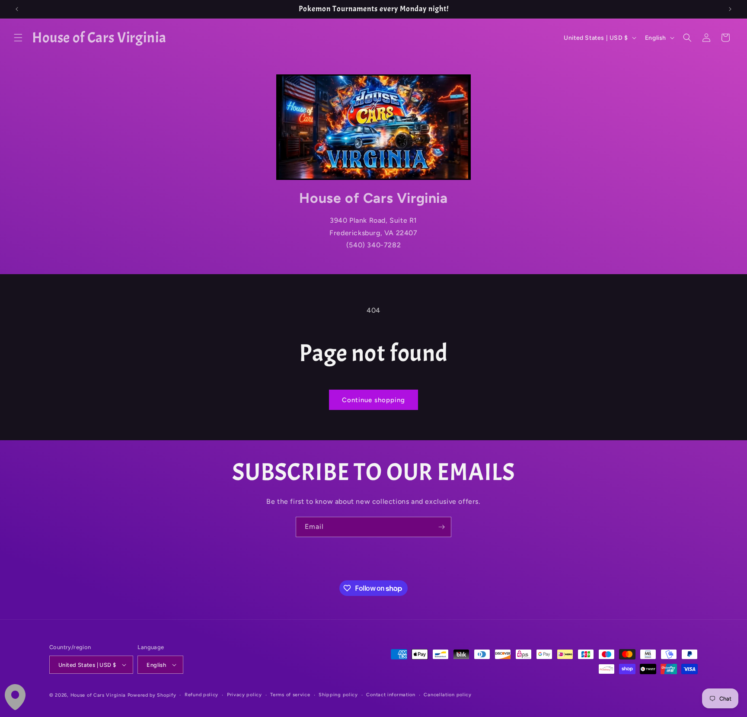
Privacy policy (244, 695)
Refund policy (201, 695)
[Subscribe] (441, 527)
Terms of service (290, 695)
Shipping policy (338, 695)
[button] (18, 37)
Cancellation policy (447, 695)
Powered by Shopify (152, 695)
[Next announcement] (730, 9)
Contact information (390, 695)
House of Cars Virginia (98, 695)
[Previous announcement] (16, 9)
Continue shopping (373, 400)
